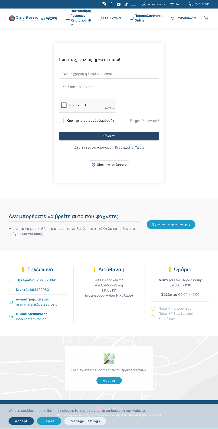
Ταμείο (180, 4)
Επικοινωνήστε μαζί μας (173, 224)
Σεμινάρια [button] (113, 18)
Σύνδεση (109, 136)
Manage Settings (85, 421)
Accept (109, 381)
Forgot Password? (144, 121)
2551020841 (202, 4)
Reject (49, 421)
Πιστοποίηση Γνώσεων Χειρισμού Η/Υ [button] (81, 18)
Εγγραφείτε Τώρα (129, 147)
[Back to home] (25, 18)
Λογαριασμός (156, 4)
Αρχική (51, 18)
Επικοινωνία (186, 18)
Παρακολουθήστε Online (148, 18)
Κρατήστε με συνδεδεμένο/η (90, 120)
